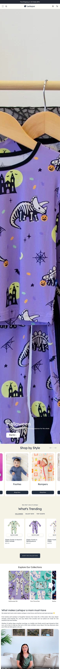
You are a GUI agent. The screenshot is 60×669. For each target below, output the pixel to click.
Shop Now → (13, 435)
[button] (2, 6)
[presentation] (51, 448)
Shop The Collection (30, 555)
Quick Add (14, 535)
